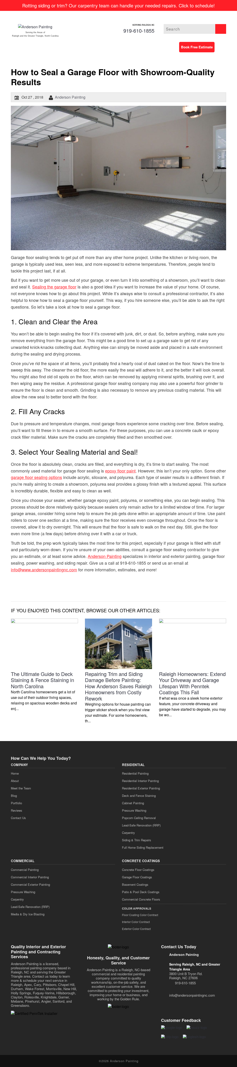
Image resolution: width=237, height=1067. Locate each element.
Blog (14, 795)
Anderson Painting (70, 97)
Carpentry (128, 832)
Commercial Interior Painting (30, 877)
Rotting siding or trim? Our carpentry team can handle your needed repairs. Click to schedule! (118, 5)
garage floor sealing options (36, 477)
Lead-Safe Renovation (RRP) (141, 825)
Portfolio (16, 803)
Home (15, 773)
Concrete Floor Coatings (138, 869)
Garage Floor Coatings (137, 877)
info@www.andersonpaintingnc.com (44, 569)
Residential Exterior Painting (141, 788)
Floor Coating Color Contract (140, 915)
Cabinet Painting (133, 803)
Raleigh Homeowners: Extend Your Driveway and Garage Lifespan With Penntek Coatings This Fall (192, 683)
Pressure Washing (134, 810)
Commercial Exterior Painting (30, 884)
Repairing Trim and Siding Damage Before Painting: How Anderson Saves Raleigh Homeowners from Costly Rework (118, 686)
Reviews (16, 810)
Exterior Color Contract (136, 929)
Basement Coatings (135, 884)
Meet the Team (21, 788)
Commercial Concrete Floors (141, 899)
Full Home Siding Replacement (142, 847)
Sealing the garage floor (54, 287)
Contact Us (18, 818)
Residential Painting (135, 773)
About (15, 781)
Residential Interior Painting (140, 781)
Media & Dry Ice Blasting (27, 914)
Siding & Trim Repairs (136, 840)
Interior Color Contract (136, 922)
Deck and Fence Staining (139, 795)
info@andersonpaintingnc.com (192, 995)
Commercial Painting (25, 869)
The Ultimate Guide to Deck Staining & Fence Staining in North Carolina (42, 680)
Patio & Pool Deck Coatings (140, 892)
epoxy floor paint (120, 471)
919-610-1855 (138, 30)
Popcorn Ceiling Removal (139, 818)
